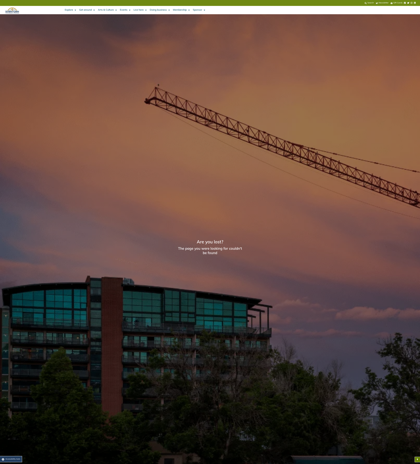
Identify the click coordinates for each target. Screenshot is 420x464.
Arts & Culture (106, 10)
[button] (409, 3)
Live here (139, 10)
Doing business (158, 10)
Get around (85, 10)
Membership (180, 10)
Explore (69, 10)
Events (123, 10)
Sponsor (197, 10)
